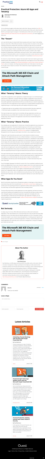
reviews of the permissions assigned (29, 197)
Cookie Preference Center (31, 451)
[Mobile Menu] (42, 2)
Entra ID (2, 6)
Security (14, 436)
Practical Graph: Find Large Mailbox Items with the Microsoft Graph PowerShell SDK (22, 380)
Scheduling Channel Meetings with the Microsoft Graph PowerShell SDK (21, 338)
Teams (14, 363)
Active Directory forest (37, 55)
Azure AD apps (5, 241)
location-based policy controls (26, 167)
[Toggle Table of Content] (10, 21)
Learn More (6, 235)
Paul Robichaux (13, 14)
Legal (9, 451)
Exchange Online (16, 402)
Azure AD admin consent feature (28, 184)
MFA (39, 28)
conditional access (22, 130)
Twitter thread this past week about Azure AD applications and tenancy (17, 33)
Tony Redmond (17, 342)
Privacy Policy (21, 451)
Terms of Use (14, 451)
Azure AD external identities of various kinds (25, 62)
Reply (43, 287)
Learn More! (7, 81)
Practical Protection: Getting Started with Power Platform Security (21, 419)
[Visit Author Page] (21, 255)
